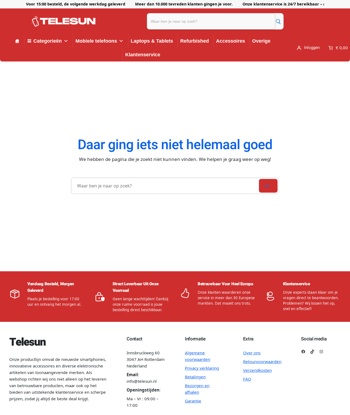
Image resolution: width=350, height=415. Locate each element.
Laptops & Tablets (152, 41)
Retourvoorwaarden (262, 361)
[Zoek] (278, 21)
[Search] (268, 186)
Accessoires (230, 41)
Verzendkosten (257, 370)
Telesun (27, 342)
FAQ (247, 379)
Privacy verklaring (202, 368)
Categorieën (47, 41)
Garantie (193, 401)
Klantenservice (142, 54)
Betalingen (195, 376)
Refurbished (194, 41)
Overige (261, 41)
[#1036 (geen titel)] (17, 41)
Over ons (252, 352)
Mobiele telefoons (96, 41)
